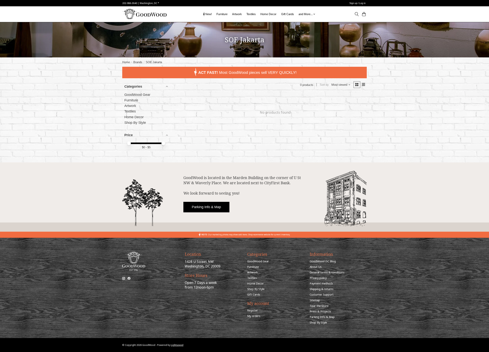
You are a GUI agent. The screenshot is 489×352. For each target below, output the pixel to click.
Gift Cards (287, 14)
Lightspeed (177, 345)
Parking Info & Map (206, 207)
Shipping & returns (322, 289)
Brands (137, 62)
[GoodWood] (144, 14)
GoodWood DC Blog (323, 261)
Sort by (324, 84)
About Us (316, 267)
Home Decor (268, 14)
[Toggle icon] (356, 14)
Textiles (251, 14)
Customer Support (322, 294)
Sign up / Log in (357, 3)
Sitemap (315, 300)
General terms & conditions (327, 272)
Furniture (221, 14)
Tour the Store (319, 306)
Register (252, 310)
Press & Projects (320, 311)
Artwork (237, 14)
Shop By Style (135, 123)
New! (208, 14)
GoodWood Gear (137, 95)
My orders (253, 316)
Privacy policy (318, 278)
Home (126, 62)
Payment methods (321, 283)
